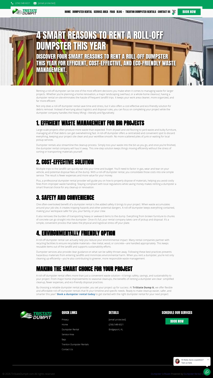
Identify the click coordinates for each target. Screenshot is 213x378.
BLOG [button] (120, 11)
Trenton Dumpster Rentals (140, 11)
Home (68, 11)
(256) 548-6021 (22, 3)
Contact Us (164, 11)
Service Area (101, 11)
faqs (112, 11)
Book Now (189, 11)
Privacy (65, 319)
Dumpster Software (160, 373)
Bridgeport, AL (116, 329)
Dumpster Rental (82, 11)
